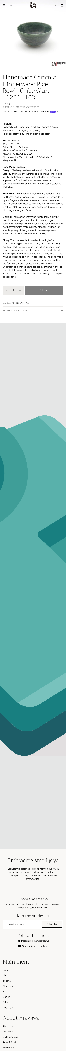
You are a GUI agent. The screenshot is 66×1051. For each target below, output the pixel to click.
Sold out (44, 290)
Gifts (5, 1002)
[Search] (11, 5)
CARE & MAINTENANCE (16, 303)
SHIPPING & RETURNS (15, 310)
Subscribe (52, 924)
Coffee (6, 996)
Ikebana (7, 980)
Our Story (8, 1031)
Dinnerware (9, 985)
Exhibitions (8, 1047)
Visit (5, 975)
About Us (8, 1007)
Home (6, 969)
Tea (4, 991)
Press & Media (10, 1042)
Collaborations (10, 1036)
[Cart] (62, 5)
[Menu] (4, 5)
